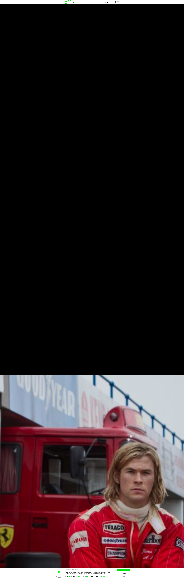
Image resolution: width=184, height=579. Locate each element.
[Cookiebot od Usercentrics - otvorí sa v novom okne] (59, 577)
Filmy (100, 2)
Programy (105, 2)
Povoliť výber (123, 573)
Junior (96, 2)
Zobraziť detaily (102, 576)
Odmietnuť (123, 576)
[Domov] (68, 2)
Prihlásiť (111, 2)
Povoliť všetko (123, 570)
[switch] (79, 576)
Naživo (92, 2)
